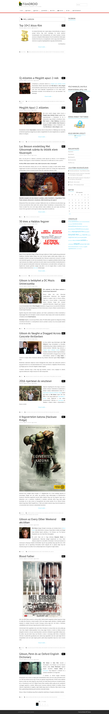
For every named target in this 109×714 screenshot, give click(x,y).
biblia (30, 51)
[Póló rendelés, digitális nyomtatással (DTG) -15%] (79, 102)
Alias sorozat (76, 182)
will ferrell (62, 141)
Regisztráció (70, 151)
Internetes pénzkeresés (74, 170)
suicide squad (39, 328)
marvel (84, 235)
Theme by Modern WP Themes (84, 712)
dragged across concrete (31, 376)
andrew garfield (31, 513)
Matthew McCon (39, 412)
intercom (83, 229)
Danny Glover (33, 275)
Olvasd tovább (42, 47)
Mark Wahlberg (50, 101)
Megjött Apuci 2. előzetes (34, 107)
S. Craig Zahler (46, 376)
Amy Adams (28, 412)
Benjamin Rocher (35, 551)
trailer (28, 10)
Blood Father (26, 556)
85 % (28, 647)
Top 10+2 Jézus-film (30, 25)
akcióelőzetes (75, 221)
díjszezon (79, 226)
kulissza (61, 10)
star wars (87, 244)
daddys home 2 (37, 101)
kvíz (71, 231)
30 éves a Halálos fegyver (34, 221)
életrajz (80, 248)
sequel (61, 101)
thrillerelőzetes (74, 246)
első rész (35, 268)
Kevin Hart (33, 412)
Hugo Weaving (45, 513)
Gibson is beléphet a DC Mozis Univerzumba (36, 282)
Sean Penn (46, 697)
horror (86, 226)
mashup (88, 234)
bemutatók (70, 224)
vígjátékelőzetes (55, 141)
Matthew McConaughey (49, 412)
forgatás (83, 226)
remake (78, 240)
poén (85, 237)
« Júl (70, 214)
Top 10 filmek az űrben (84, 170)
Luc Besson (31, 216)
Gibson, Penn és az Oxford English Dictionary (39, 655)
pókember (70, 240)
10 (63, 280)
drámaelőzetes (72, 226)
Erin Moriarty (45, 647)
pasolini (58, 51)
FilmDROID (30, 4)
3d (68, 221)
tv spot (80, 246)
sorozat (82, 244)
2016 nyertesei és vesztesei (35, 381)
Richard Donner (53, 275)
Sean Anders (49, 141)
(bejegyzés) (71, 157)
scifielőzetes (70, 244)
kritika (36, 10)
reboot (74, 240)
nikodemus (35, 27)
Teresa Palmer (29, 514)
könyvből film (35, 697)
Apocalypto (60, 400)
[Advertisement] (42, 65)
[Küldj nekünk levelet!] (79, 140)
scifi (87, 240)
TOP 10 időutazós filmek (79, 184)
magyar (80, 234)
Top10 (53, 10)
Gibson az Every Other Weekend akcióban (37, 520)
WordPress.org (71, 162)
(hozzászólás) (72, 160)
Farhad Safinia (29, 697)
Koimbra (37, 80)
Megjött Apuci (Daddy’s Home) (51, 350)
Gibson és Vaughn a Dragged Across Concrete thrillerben (40, 334)
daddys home (30, 101)
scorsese (62, 51)
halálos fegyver (40, 275)
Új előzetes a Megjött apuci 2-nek (39, 78)
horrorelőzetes (71, 229)
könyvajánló (86, 231)
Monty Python (52, 51)
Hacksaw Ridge (38, 513)
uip (83, 246)
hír (22, 10)
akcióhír (29, 551)
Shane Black (60, 275)
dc (26, 328)
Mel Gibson (46, 51)
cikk (68, 10)
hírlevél (77, 229)
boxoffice (45, 10)
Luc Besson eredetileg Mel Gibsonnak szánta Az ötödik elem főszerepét (38, 149)
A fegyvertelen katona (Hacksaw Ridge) (38, 418)
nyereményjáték (80, 237)
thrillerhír (52, 376)
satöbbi (83, 240)
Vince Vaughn (58, 376)
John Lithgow (44, 101)
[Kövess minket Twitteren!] (79, 124)
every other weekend (43, 551)
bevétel (75, 224)
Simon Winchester (53, 697)
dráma (40, 647)
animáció (80, 221)
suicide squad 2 (45, 328)
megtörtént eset (52, 513)
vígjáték (85, 246)
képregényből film (78, 232)
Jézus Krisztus (40, 51)
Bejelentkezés (71, 154)
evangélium (34, 51)
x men (77, 248)
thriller (69, 246)
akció (30, 647)
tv (78, 246)
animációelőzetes (86, 221)
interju (27, 216)
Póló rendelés (77, 10)
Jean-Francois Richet (52, 647)
